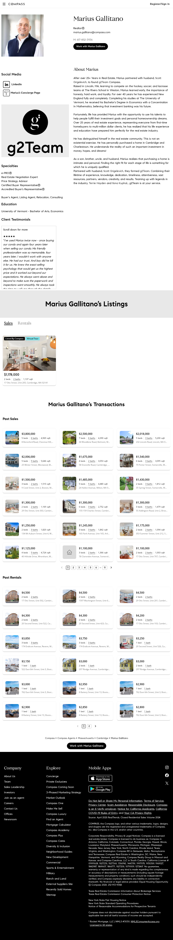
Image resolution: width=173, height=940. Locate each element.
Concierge (52, 776)
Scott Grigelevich (113, 171)
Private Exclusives (56, 781)
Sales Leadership (14, 787)
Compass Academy (57, 830)
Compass (50, 738)
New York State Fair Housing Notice (107, 900)
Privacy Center (97, 804)
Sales (8, 323)
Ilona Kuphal (119, 183)
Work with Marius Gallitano (90, 46)
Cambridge (102, 738)
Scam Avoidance (117, 804)
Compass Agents (66, 738)
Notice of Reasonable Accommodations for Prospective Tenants (122, 906)
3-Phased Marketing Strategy (63, 792)
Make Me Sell (54, 808)
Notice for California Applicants (136, 809)
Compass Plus (54, 835)
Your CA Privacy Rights (138, 813)
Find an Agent (54, 819)
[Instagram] (167, 767)
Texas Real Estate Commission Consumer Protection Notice (120, 894)
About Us (9, 776)
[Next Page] (111, 568)
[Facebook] (167, 775)
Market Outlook (55, 797)
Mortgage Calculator (58, 824)
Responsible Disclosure (141, 804)
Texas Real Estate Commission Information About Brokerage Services (125, 891)
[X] (167, 782)
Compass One (54, 803)
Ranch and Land (56, 878)
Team (7, 781)
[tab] (8, 323)
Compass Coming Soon (60, 787)
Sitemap (51, 894)
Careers (9, 803)
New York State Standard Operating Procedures (114, 903)
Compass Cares (55, 840)
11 (105, 567)
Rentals (24, 323)
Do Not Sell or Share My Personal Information (115, 800)
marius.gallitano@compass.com (91, 32)
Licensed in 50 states (101, 925)
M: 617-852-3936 (83, 39)
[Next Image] (52, 353)
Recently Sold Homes (58, 889)
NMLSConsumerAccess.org (145, 921)
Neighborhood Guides (59, 851)
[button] (4, 4)
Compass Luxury (56, 814)
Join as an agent (14, 797)
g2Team (103, 82)
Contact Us (10, 808)
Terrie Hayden (97, 183)
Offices (8, 814)
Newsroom (10, 819)
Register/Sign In (160, 4)
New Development (57, 857)
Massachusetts (86, 738)
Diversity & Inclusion (58, 846)
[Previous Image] (6, 353)
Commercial (53, 862)
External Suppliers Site (59, 884)
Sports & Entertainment (60, 867)
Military (50, 873)
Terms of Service (154, 800)
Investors (9, 792)
